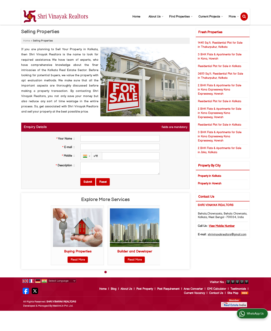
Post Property (144, 289)
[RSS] (244, 293)
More (232, 16)
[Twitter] (35, 291)
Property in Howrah (209, 183)
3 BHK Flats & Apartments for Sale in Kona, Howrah (219, 56)
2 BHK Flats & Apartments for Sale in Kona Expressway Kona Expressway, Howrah (219, 89)
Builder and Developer (134, 251)
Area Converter (193, 289)
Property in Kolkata (209, 176)
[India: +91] (85, 156)
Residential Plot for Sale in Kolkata (219, 66)
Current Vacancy (194, 293)
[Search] (244, 17)
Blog (113, 289)
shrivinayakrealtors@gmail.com (227, 234)
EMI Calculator (216, 289)
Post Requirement (168, 289)
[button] (222, 226)
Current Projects (209, 16)
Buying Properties (77, 251)
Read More (78, 259)
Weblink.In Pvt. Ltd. (63, 305)
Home (136, 16)
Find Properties (179, 16)
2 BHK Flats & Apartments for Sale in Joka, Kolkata (219, 150)
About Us (154, 16)
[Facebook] (26, 291)
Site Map (232, 293)
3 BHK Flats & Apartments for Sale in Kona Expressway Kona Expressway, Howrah (219, 136)
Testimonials (238, 289)
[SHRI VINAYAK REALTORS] (55, 16)
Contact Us (216, 293)
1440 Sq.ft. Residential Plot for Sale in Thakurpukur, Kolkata (220, 45)
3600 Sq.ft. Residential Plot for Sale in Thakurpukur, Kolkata (220, 76)
